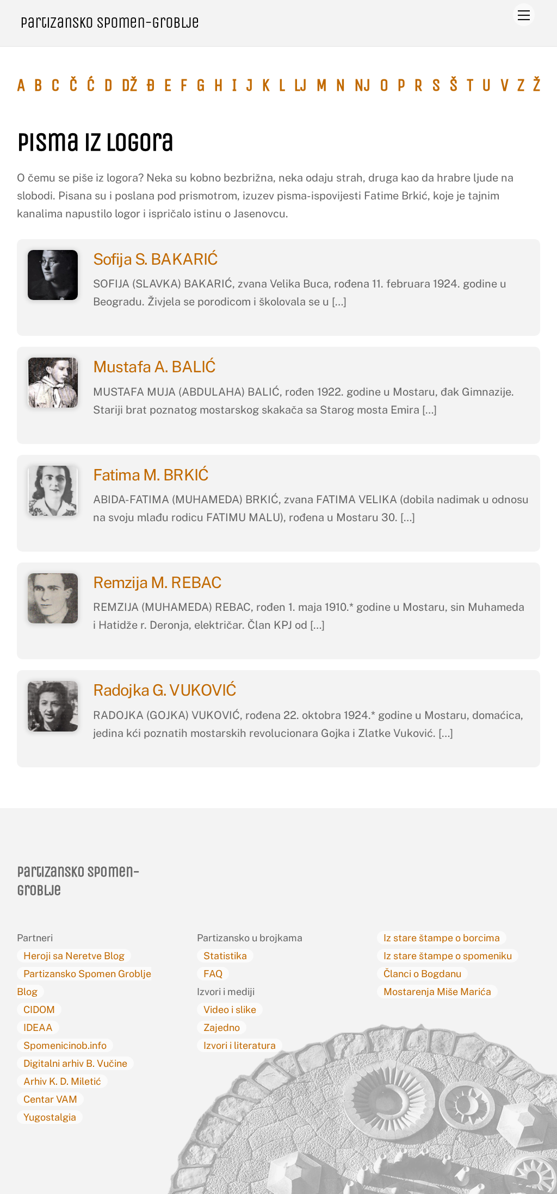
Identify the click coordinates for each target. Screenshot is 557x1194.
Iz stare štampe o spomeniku (447, 955)
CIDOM (39, 1009)
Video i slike (229, 1009)
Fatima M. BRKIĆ (152, 474)
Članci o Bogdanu (422, 973)
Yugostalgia (49, 1117)
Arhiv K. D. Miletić (62, 1081)
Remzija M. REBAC (157, 582)
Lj (300, 85)
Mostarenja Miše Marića (437, 991)
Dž (129, 85)
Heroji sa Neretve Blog (74, 955)
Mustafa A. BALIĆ (156, 366)
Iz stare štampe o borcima (441, 937)
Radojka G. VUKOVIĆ (166, 689)
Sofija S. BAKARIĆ (157, 258)
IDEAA (38, 1027)
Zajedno (221, 1027)
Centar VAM (50, 1099)
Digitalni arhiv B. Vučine (75, 1063)
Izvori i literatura (239, 1045)
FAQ (212, 973)
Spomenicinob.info (65, 1045)
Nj (362, 85)
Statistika (225, 955)
